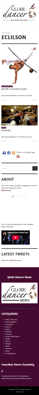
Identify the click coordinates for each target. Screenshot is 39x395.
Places (7, 341)
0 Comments (34, 99)
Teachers (9, 86)
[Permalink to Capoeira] (19, 115)
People (4, 86)
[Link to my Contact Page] (4, 152)
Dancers (8, 327)
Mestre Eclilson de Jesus (14, 89)
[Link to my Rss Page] (13, 152)
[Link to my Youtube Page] (18, 156)
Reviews (8, 344)
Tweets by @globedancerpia (11, 260)
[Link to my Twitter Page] (26, 152)
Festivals (8, 334)
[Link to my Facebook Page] (8, 152)
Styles (4, 127)
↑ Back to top (19, 392)
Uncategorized (10, 353)
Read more (4, 100)
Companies (9, 324)
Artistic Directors (11, 319)
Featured (8, 332)
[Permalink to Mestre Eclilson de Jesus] (19, 65)
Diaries (7, 329)
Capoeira (6, 130)
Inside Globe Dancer (12, 336)
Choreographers (11, 322)
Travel (7, 351)
